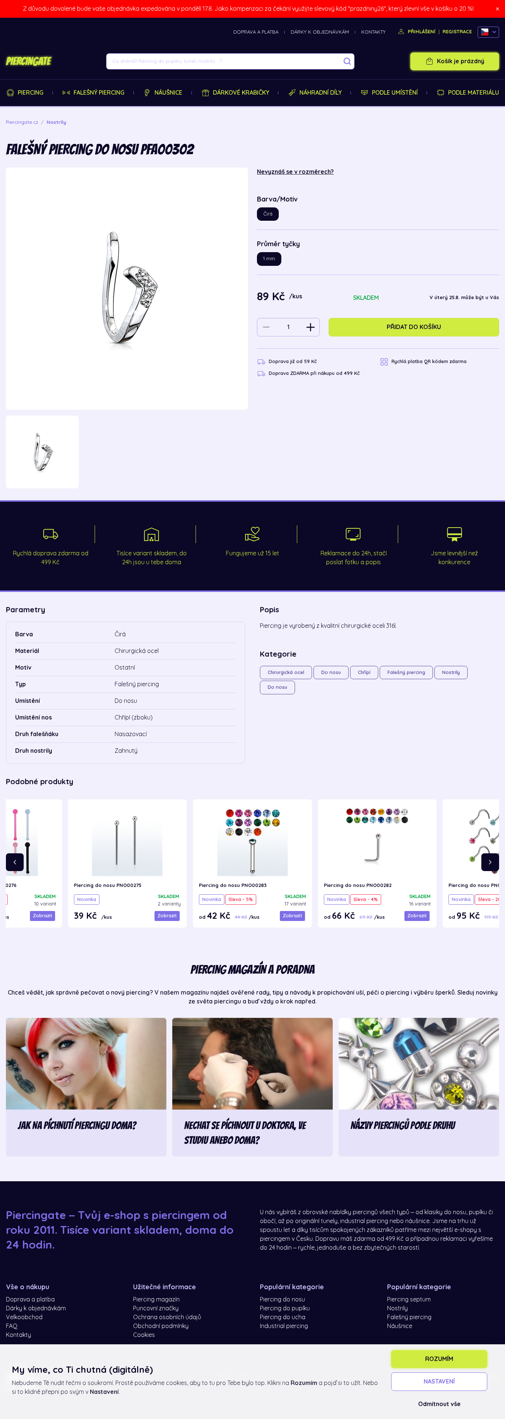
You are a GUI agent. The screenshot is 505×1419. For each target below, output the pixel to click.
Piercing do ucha (282, 1317)
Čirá (267, 214)
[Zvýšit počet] (310, 327)
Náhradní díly (320, 92)
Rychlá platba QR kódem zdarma (429, 361)
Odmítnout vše (439, 1404)
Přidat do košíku (414, 327)
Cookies (144, 1335)
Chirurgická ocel (286, 672)
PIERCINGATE (28, 61)
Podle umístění (395, 92)
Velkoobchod (24, 1317)
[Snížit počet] (266, 327)
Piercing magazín (156, 1299)
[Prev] (15, 862)
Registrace (457, 31)
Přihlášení (420, 31)
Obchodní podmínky (161, 1326)
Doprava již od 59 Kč (293, 361)
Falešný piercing (99, 92)
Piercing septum (409, 1299)
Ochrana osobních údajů (167, 1317)
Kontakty (373, 32)
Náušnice (168, 92)
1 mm (269, 258)
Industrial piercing (284, 1326)
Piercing (30, 92)
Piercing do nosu (282, 1299)
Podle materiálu (473, 92)
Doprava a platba (255, 32)
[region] (127, 452)
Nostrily (451, 672)
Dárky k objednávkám (320, 32)
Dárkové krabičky (241, 92)
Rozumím (439, 1359)
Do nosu (331, 672)
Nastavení (439, 1381)
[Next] (490, 862)
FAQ (11, 1326)
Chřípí (364, 672)
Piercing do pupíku (285, 1308)
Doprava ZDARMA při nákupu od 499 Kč (314, 373)
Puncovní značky (156, 1308)
